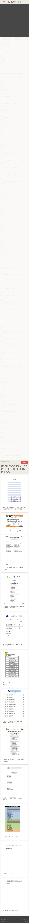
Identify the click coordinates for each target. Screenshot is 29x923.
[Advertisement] (14, 20)
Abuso (26, 922)
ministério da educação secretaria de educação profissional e (13, 606)
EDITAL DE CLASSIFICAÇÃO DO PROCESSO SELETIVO (12, 722)
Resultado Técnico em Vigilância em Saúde (13, 683)
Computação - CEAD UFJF (10, 836)
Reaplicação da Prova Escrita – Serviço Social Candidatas (14, 645)
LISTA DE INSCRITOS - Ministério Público (12, 798)
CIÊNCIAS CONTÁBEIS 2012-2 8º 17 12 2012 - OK (13, 568)
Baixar (24, 462)
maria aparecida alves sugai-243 (12, 531)
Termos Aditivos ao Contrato (11, 910)
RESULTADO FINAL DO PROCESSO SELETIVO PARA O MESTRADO (14, 508)
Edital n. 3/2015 (7, 873)
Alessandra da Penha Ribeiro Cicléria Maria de (13, 760)
